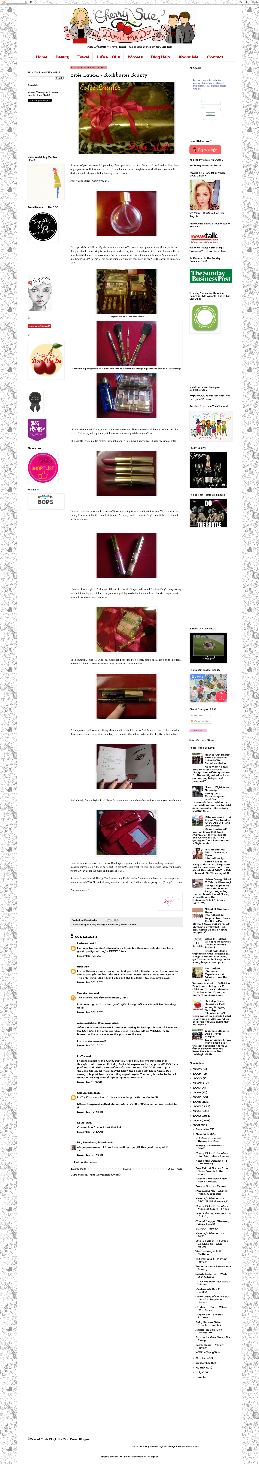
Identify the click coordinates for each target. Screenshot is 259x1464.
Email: (203, 107)
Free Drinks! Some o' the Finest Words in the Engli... (211, 1171)
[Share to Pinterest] (117, 920)
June (199, 1376)
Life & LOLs (108, 57)
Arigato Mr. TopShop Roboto (209, 1316)
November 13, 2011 (90, 1154)
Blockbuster (112, 924)
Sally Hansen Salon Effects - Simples (208, 1324)
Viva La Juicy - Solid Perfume (208, 1253)
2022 (198, 1078)
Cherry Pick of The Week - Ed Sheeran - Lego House (212, 1243)
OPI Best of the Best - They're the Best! (210, 1139)
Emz (80, 966)
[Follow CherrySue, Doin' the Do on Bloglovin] (40, 310)
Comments (201, 721)
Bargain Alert (87, 924)
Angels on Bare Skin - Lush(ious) (209, 1331)
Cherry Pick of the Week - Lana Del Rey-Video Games (212, 1299)
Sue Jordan (85, 993)
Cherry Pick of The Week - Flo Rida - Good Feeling (212, 1154)
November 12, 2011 (90, 1111)
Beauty (62, 57)
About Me (188, 57)
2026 (198, 1069)
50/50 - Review (206, 1228)
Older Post (175, 1168)
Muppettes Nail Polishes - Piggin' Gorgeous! (212, 1192)
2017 (197, 1097)
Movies (135, 57)
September (203, 1362)
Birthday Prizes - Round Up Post (216, 1002)
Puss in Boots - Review (210, 1186)
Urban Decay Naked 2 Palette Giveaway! (218, 881)
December (203, 1129)
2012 (197, 1120)
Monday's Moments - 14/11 (209, 1235)
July (199, 1372)
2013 (197, 1115)
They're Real (143, 440)
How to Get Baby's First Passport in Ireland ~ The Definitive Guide (217, 759)
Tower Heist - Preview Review (209, 1346)
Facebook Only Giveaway (111, 663)
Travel (83, 57)
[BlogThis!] (108, 920)
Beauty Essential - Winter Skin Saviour (212, 1275)
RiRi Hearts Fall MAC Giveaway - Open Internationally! (216, 854)
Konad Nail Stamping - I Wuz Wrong (211, 1162)
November (203, 1133)
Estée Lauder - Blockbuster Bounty (213, 1268)
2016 (197, 1101)
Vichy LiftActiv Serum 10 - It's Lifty (213, 1215)
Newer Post (78, 1168)
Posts (197, 715)
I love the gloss (87, 589)
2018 (197, 1092)
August (201, 1367)
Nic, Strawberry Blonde (92, 1142)
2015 (197, 1106)
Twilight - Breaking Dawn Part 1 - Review (211, 1180)
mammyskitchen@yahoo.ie (94, 1022)
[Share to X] (111, 920)
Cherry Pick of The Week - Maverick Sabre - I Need (212, 1207)
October (201, 1358)
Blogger (153, 1456)
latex (127, 1456)
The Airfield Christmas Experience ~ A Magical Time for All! (216, 974)
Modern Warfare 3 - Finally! (208, 1290)
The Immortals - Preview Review (211, 1260)
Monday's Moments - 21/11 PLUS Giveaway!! (211, 1200)
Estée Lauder (128, 924)
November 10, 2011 (90, 955)
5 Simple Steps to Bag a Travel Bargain (217, 1033)
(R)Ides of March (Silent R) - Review (211, 1308)
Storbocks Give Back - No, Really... (212, 1339)
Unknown (83, 943)
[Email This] (106, 920)
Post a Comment (85, 1161)
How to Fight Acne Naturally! (217, 789)
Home (41, 57)
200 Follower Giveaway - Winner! (212, 1283)
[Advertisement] (41, 258)
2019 (197, 1087)
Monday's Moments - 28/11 (209, 1147)
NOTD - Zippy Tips (207, 1352)
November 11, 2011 (89, 1082)
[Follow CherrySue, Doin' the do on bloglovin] (198, 732)
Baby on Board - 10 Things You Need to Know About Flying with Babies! (218, 821)
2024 (198, 1073)
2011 (197, 1125)
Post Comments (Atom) (105, 1174)
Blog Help (160, 57)
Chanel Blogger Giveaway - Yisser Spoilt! (213, 1222)
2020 (198, 1083)
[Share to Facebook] (114, 920)
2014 (197, 1111)
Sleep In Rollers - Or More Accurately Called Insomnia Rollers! (218, 943)
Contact (215, 57)
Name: (203, 101)
